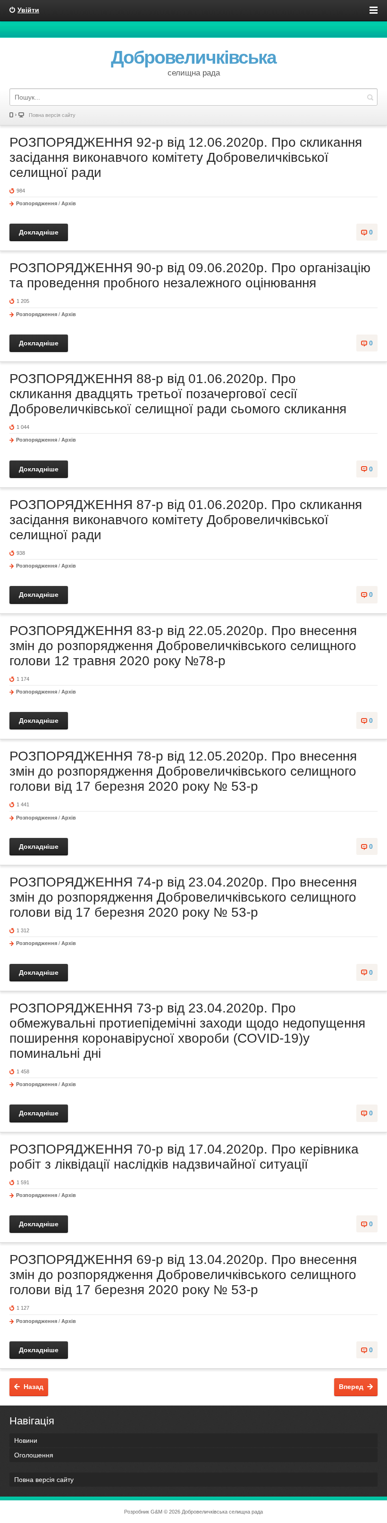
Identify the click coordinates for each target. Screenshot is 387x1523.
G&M (156, 1512)
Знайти (370, 97)
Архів (68, 203)
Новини (25, 1440)
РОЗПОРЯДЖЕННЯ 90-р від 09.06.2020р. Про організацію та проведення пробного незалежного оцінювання (189, 275)
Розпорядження (36, 203)
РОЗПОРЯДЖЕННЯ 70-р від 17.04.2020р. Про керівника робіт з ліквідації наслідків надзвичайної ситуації (184, 1157)
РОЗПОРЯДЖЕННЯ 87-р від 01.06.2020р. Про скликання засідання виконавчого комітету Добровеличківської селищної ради (185, 519)
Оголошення (33, 1455)
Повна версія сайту (52, 115)
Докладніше (39, 232)
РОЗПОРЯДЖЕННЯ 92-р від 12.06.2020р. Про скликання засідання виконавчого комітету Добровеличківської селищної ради (185, 157)
